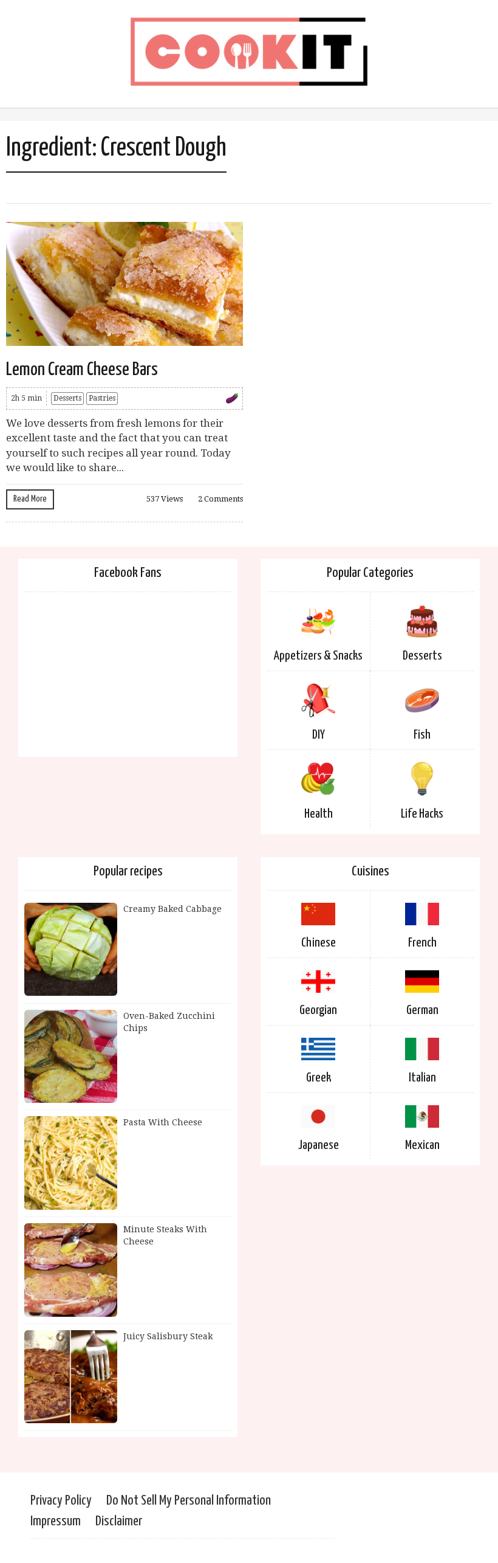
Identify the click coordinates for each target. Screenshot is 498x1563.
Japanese (318, 1145)
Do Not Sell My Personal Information (188, 1501)
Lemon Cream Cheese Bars (82, 370)
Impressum (55, 1521)
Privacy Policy (61, 1501)
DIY (318, 735)
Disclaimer (118, 1521)
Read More (30, 498)
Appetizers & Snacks (318, 656)
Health (318, 814)
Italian (422, 1078)
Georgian (318, 1010)
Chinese (318, 943)
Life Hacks (422, 814)
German (422, 1010)
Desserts (67, 398)
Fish (422, 735)
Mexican (422, 1145)
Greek (318, 1078)
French (422, 943)
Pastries (102, 398)
